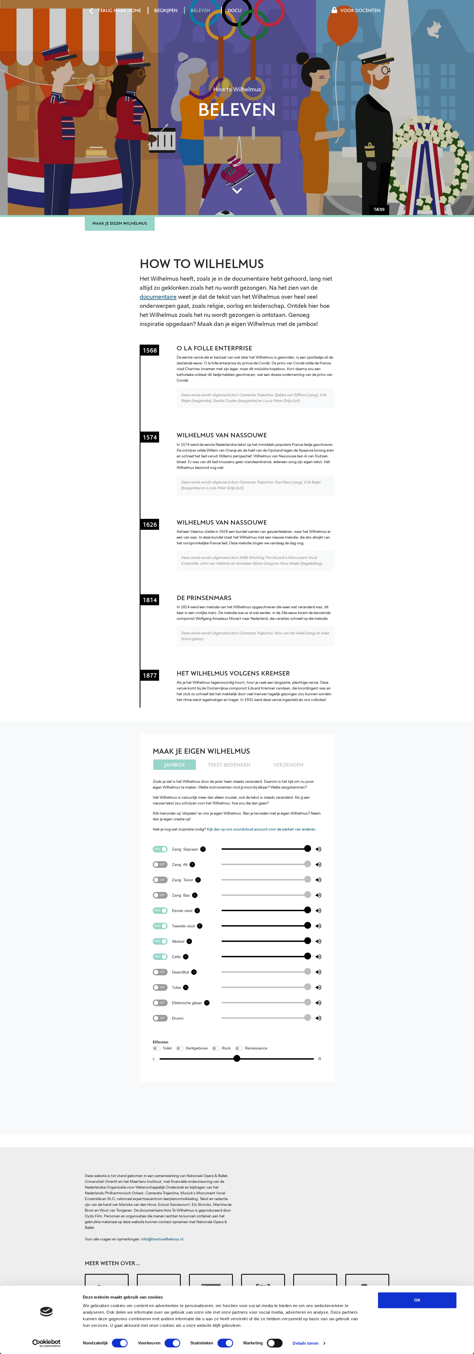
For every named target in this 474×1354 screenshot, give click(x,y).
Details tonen (305, 1343)
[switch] (172, 1343)
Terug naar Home (120, 10)
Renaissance (256, 1048)
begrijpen (165, 10)
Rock (226, 1048)
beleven (200, 10)
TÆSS (379, 210)
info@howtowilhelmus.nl (162, 1240)
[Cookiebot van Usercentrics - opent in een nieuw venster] (46, 1343)
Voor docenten (360, 10)
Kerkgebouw (197, 1048)
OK (417, 1300)
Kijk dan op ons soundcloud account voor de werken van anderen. (262, 830)
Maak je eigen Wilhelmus (119, 223)
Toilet (167, 1048)
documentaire (158, 297)
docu (234, 10)
